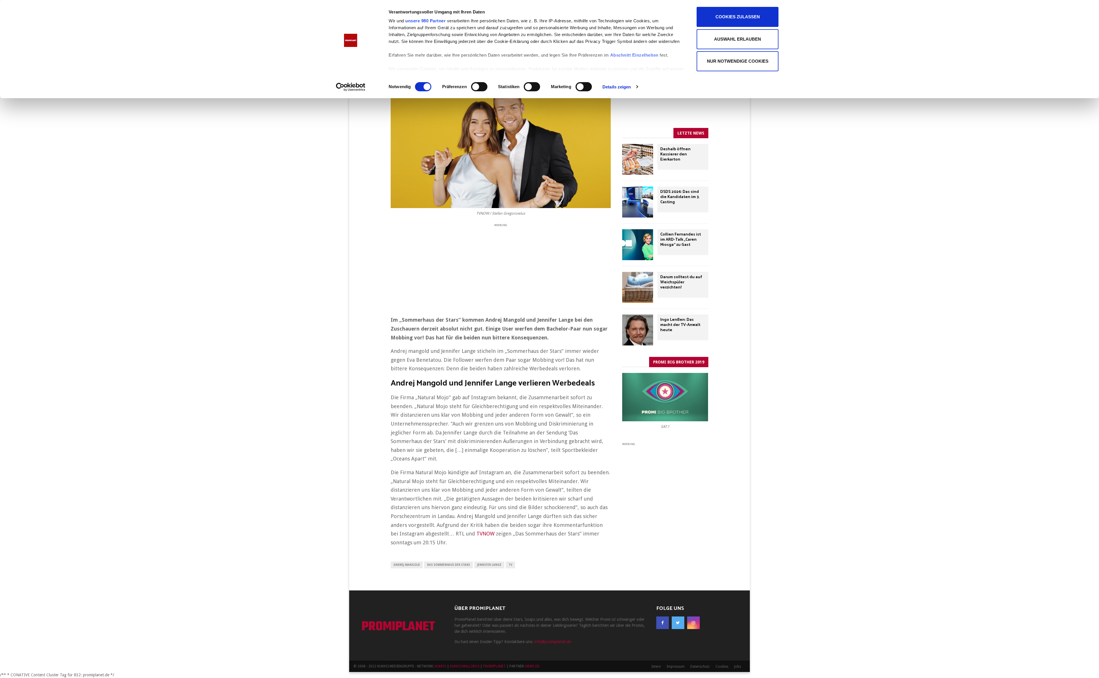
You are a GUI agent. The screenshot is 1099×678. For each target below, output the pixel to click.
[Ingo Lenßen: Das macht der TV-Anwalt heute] (637, 330)
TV (510, 564)
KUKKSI (440, 666)
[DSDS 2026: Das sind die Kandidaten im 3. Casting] (637, 202)
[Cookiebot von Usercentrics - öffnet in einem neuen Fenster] (351, 87)
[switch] (479, 86)
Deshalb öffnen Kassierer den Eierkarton (675, 154)
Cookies (721, 667)
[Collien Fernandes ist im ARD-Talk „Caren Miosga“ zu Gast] (637, 244)
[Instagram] (693, 622)
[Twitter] (678, 622)
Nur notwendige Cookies (737, 61)
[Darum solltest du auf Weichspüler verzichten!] (637, 287)
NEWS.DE (532, 666)
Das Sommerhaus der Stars (448, 564)
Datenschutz (700, 667)
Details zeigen (616, 86)
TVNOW (486, 534)
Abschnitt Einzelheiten (634, 55)
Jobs (737, 667)
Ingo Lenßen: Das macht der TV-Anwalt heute (680, 325)
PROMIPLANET (398, 627)
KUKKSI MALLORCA (464, 666)
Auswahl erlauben (737, 39)
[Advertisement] (501, 268)
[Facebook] (662, 622)
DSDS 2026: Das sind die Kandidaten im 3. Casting (679, 197)
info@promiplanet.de (552, 641)
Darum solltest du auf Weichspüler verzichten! (681, 282)
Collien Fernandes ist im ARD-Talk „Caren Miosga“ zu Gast (680, 239)
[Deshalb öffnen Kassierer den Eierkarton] (637, 159)
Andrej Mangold (407, 564)
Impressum (676, 667)
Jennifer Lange (489, 564)
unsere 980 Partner (425, 20)
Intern (656, 667)
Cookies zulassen (737, 16)
